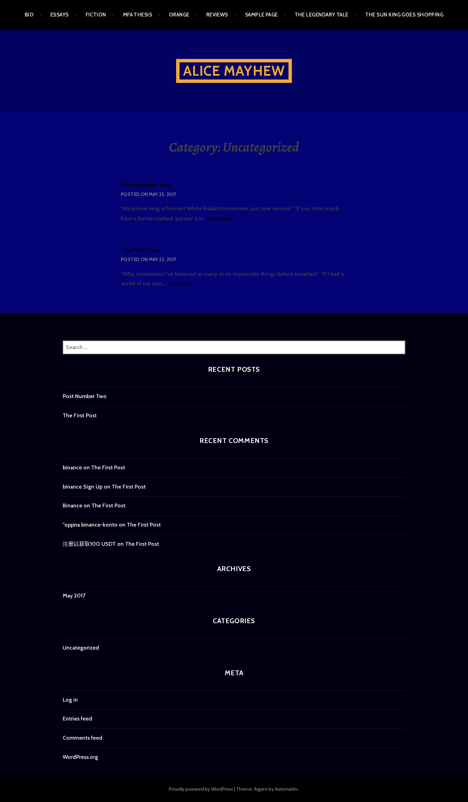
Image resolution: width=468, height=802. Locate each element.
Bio (29, 15)
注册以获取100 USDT (89, 544)
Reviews (217, 15)
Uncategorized (81, 647)
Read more (220, 219)
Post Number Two (145, 185)
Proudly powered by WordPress (201, 789)
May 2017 (74, 595)
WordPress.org (80, 757)
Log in (70, 699)
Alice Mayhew (234, 70)
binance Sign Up (82, 486)
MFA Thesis (137, 15)
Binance (72, 505)
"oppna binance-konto (90, 524)
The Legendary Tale (321, 15)
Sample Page (261, 15)
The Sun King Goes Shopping (404, 15)
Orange (179, 15)
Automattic (286, 789)
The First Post (140, 250)
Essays (59, 15)
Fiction (96, 15)
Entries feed (77, 718)
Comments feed (82, 738)
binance (72, 467)
